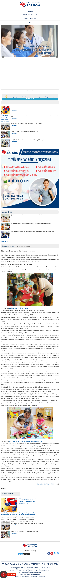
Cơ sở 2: (16, 569)
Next (57, 57)
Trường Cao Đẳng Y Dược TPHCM (45, 484)
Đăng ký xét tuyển (30, 18)
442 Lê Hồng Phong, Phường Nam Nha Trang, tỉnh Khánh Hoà (34, 571)
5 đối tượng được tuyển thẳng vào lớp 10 (19, 308)
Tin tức (30, 22)
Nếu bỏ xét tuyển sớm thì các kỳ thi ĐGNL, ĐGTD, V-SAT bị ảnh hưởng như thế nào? (31, 223)
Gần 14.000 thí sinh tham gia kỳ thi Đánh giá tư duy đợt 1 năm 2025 (27, 123)
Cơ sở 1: (13, 567)
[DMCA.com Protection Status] (24, 555)
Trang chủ (30, 11)
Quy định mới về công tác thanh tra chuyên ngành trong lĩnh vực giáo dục (29, 140)
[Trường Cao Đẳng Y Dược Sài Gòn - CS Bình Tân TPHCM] (13, 569)
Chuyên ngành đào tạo (30, 15)
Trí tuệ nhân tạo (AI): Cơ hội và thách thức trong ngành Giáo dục (25, 441)
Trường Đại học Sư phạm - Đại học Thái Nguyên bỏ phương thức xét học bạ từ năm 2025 (32, 231)
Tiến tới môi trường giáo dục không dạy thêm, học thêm (24, 131)
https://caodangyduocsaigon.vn (33, 572)
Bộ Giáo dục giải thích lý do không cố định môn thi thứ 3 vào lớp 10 (27, 215)
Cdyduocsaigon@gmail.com (32, 574)
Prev (3, 57)
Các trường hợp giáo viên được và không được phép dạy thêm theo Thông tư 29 (9, 514)
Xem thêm (14, 110)
